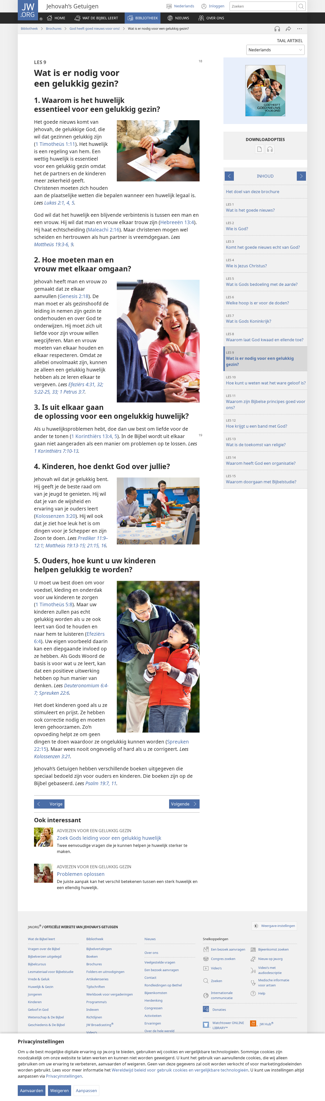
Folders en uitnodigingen (105, 971)
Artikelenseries (97, 979)
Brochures (53, 28)
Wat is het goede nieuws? (250, 207)
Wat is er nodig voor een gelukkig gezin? (260, 358)
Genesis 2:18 (73, 296)
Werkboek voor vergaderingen (109, 994)
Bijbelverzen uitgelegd (44, 956)
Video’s (91, 1032)
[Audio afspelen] (277, 29)
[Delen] (288, 29)
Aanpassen (86, 1090)
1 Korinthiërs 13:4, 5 (94, 436)
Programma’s (96, 1002)
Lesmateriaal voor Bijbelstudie (50, 971)
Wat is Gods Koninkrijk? (248, 318)
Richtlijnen (94, 1017)
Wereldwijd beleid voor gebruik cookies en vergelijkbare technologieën (180, 1070)
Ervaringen (152, 1023)
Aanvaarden (31, 1090)
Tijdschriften (95, 986)
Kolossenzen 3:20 (55, 516)
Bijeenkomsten (155, 992)
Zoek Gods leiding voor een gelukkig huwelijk (109, 837)
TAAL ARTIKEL (290, 40)
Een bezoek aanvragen (161, 970)
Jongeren (35, 994)
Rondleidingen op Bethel (163, 985)
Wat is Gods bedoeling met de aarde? (262, 281)
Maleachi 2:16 (103, 229)
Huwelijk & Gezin (40, 986)
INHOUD (265, 176)
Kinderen (35, 1002)
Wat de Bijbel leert (41, 939)
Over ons (151, 952)
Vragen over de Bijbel (44, 949)
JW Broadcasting (99, 1024)
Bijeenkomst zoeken (269, 950)
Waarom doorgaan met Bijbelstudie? (261, 479)
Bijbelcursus (37, 964)
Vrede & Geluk (39, 979)
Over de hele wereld (159, 1031)
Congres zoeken (219, 959)
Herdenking (153, 1000)
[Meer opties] (299, 29)
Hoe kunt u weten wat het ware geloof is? (266, 380)
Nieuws (150, 939)
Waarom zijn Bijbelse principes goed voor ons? (265, 401)
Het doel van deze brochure (252, 191)
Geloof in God (38, 1009)
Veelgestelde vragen (159, 962)
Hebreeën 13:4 (177, 222)
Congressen (153, 1008)
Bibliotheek (29, 28)
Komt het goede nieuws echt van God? (263, 244)
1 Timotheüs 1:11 (55, 144)
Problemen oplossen (81, 874)
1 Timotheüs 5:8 (54, 604)
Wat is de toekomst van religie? (256, 442)
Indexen (92, 1009)
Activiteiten (152, 1015)
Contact (150, 977)
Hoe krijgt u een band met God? (256, 423)
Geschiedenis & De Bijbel (46, 1024)
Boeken (92, 956)
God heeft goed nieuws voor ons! (95, 28)
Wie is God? (237, 226)
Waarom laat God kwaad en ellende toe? (264, 337)
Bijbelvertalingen (99, 949)
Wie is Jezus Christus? (246, 263)
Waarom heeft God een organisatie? (261, 460)
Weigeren (59, 1090)
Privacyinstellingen (64, 1076)
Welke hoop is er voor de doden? (257, 300)
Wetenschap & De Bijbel (46, 1017)
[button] (96, 18)
